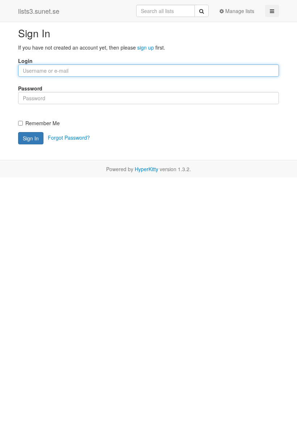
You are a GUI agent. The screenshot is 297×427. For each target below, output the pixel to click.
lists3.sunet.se (38, 11)
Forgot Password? (69, 137)
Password (30, 88)
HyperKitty (146, 169)
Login (25, 60)
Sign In (31, 138)
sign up (145, 47)
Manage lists (239, 10)
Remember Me (42, 123)
